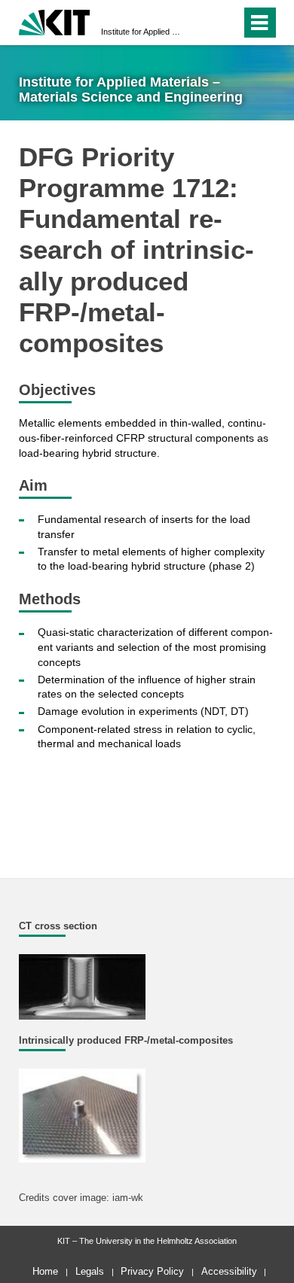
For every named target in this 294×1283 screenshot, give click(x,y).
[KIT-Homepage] (54, 20)
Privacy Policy (152, 1271)
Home (45, 1271)
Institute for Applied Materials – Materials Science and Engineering (142, 31)
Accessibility (229, 1271)
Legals (89, 1271)
